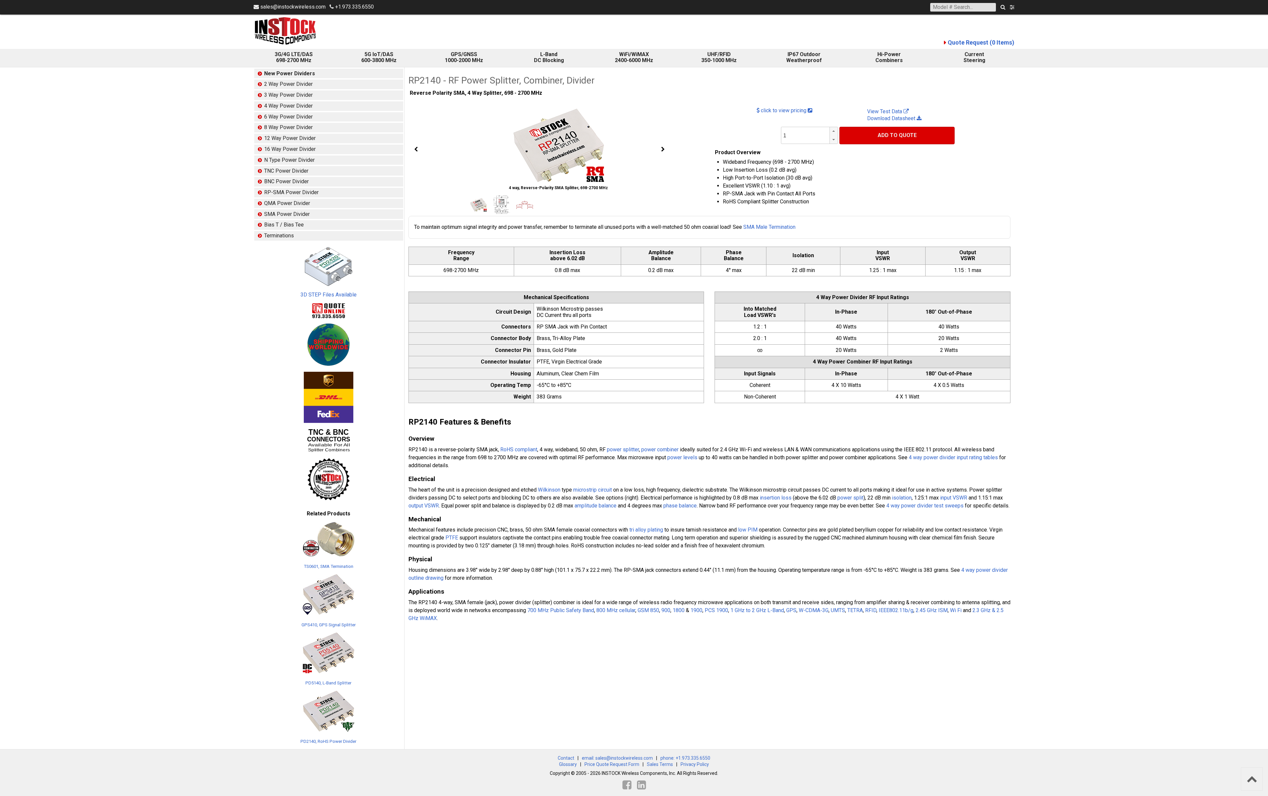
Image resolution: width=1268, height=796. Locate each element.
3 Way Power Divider (288, 95)
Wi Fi (956, 610)
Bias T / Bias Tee (284, 225)
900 (665, 610)
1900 (696, 610)
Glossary (568, 764)
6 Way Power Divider (288, 117)
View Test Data (885, 111)
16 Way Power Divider (290, 149)
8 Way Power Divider (288, 127)
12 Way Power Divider (290, 138)
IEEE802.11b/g (896, 610)
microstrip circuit (592, 490)
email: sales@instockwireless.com (617, 758)
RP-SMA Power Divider (291, 192)
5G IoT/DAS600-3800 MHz (379, 57)
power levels (682, 457)
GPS (791, 610)
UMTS (838, 610)
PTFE (451, 538)
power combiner (660, 449)
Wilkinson (549, 490)
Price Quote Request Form (611, 764)
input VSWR (953, 498)
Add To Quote (897, 135)
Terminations (279, 235)
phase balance (680, 505)
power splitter (623, 449)
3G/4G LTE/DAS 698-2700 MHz (294, 57)
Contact (566, 758)
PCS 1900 (716, 610)
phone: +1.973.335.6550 (685, 758)
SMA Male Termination (769, 227)
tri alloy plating (646, 530)
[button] (833, 131)
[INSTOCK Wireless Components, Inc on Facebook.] (626, 785)
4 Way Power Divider (288, 106)
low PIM (747, 530)
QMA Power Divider (287, 203)
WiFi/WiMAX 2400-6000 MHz (634, 57)
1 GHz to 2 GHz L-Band (757, 610)
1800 (679, 610)
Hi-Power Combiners (889, 57)
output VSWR (423, 505)
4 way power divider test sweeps (925, 505)
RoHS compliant (518, 449)
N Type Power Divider (289, 160)
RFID (870, 610)
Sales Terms (660, 764)
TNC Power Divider (286, 171)
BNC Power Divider (286, 181)
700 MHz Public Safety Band (560, 610)
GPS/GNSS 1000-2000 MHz (464, 57)
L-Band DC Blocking (549, 57)
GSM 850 (648, 610)
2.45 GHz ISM (932, 610)
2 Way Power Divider (288, 84)
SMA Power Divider (287, 214)
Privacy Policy (695, 764)
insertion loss (776, 498)
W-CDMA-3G (813, 610)
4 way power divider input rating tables (953, 457)
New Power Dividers (289, 73)
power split (850, 498)
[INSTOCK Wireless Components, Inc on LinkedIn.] (641, 785)
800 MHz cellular (615, 610)
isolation (902, 498)
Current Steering (974, 57)
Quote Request (981, 42)
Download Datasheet (892, 118)
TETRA (855, 610)
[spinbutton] (817, 135)
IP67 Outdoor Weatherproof (804, 57)
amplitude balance (595, 505)
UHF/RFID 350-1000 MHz (719, 57)
